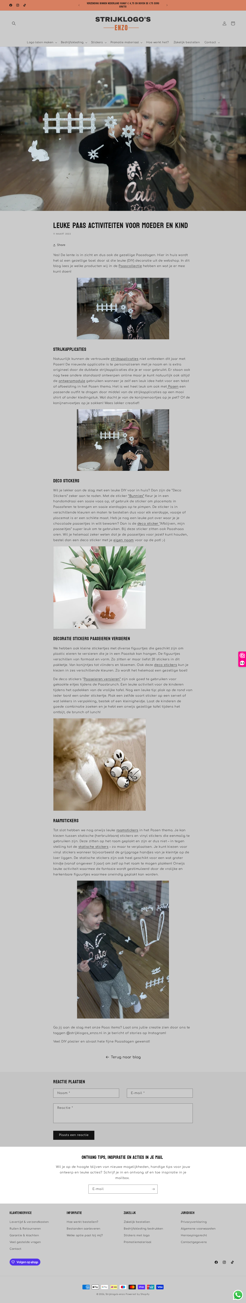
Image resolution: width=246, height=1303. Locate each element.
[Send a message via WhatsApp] (238, 1295)
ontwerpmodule (72, 381)
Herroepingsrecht (194, 1235)
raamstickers (127, 830)
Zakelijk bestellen (137, 1222)
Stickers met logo (137, 1235)
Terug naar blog (126, 1057)
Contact (15, 1248)
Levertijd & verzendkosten (29, 1222)
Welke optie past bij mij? (85, 1235)
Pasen (173, 386)
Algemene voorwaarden (198, 1228)
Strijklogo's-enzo (115, 1294)
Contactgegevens (194, 1242)
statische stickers (93, 847)
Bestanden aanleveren (83, 1228)
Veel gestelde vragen (25, 1242)
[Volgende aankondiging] (167, 5)
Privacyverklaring (194, 1222)
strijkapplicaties (124, 359)
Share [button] (61, 245)
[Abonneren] (153, 1189)
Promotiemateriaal (137, 1242)
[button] (14, 23)
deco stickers (165, 665)
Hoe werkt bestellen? (82, 1222)
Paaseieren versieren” (102, 679)
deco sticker (148, 523)
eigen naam (123, 540)
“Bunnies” (136, 496)
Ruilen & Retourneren (25, 1228)
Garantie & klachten (24, 1235)
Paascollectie (130, 266)
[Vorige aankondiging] (79, 5)
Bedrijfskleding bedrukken (143, 1228)
